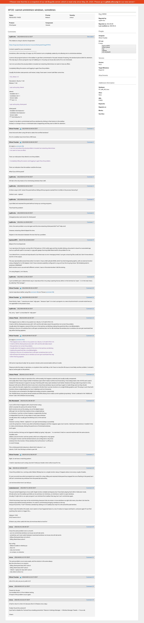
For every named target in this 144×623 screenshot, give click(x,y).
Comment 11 (90, 297)
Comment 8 (90, 240)
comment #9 (50, 292)
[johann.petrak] (118, 47)
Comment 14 (90, 335)
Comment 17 (90, 454)
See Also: (101, 114)
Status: (11, 15)
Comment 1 (90, 128)
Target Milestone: (104, 68)
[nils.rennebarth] (118, 52)
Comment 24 (90, 600)
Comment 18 (90, 468)
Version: (101, 62)
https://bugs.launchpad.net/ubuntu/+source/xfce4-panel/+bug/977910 (30, 45)
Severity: (72, 15)
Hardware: (102, 87)
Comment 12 (90, 308)
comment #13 (20, 340)
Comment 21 (90, 557)
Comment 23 (90, 586)
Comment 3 (90, 177)
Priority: (47, 15)
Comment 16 (90, 401)
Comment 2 (90, 142)
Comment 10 (90, 288)
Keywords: (102, 103)
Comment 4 (90, 186)
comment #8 (34, 292)
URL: (100, 98)
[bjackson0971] (118, 46)
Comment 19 (90, 488)
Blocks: (101, 110)
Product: (11, 23)
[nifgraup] (118, 50)
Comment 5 (90, 199)
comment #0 (19, 146)
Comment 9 (90, 277)
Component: (49, 23)
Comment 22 (90, 577)
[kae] (118, 49)
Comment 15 (90, 374)
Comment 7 (90, 222)
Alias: (100, 92)
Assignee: (102, 35)
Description (90, 36)
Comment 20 (90, 527)
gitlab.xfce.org (112, 2)
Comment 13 (90, 318)
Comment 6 (90, 213)
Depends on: (102, 107)
